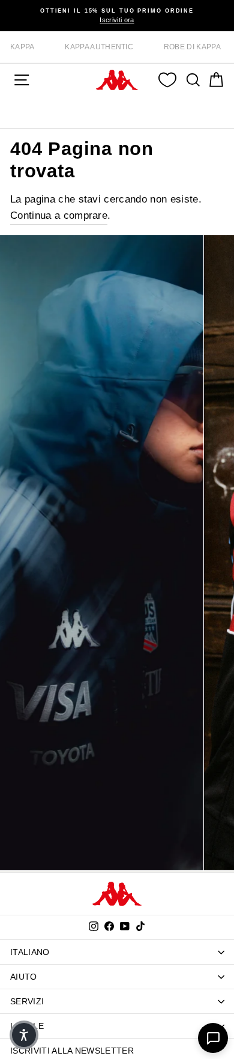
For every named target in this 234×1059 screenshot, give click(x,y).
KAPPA (22, 47)
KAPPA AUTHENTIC (99, 47)
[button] (24, 1035)
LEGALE (27, 1026)
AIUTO (23, 976)
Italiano (30, 952)
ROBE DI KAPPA (192, 47)
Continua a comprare (58, 215)
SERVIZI (27, 1001)
